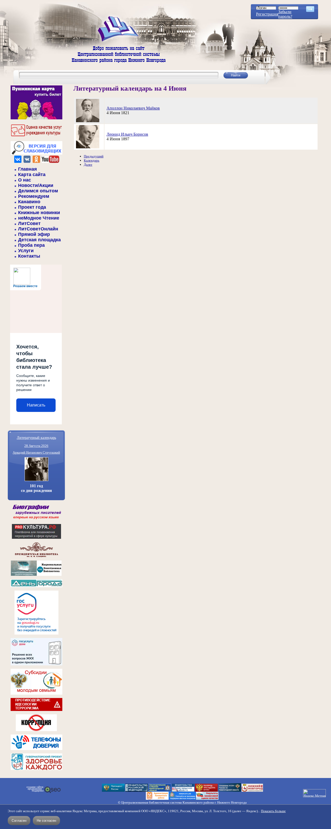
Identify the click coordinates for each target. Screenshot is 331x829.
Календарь (91, 160)
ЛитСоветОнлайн (38, 228)
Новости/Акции (35, 185)
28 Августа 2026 (36, 446)
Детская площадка (39, 239)
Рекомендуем (33, 196)
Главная (27, 169)
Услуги (26, 250)
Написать (36, 405)
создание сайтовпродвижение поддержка (34, 789)
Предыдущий (93, 156)
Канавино (29, 201)
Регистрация (267, 14)
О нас (24, 180)
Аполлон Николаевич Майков (133, 108)
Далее (88, 164)
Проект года (32, 207)
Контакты (29, 256)
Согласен (19, 821)
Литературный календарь (36, 437)
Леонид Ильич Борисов (127, 134)
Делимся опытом (38, 190)
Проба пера (31, 245)
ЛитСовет (29, 223)
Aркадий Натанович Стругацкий (36, 452)
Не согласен (46, 821)
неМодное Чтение (38, 218)
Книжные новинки (39, 212)
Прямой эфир (34, 234)
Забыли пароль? (285, 14)
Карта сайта (32, 174)
